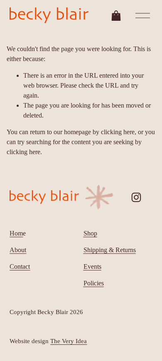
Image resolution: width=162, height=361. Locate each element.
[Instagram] (136, 197)
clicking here (118, 131)
